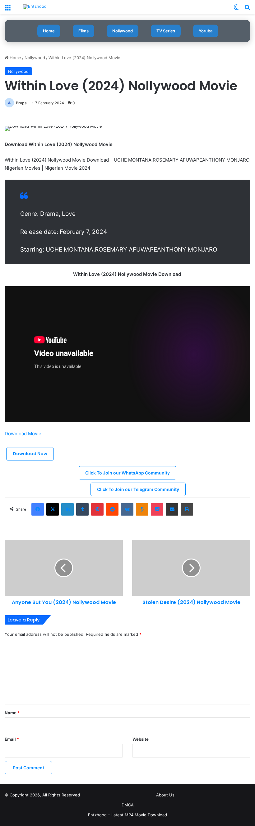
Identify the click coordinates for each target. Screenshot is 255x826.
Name (12, 712)
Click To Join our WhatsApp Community (127, 472)
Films (83, 30)
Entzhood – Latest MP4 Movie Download (127, 814)
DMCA (128, 804)
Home (49, 30)
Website (140, 739)
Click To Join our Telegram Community (138, 489)
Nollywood (122, 30)
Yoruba (205, 30)
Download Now (30, 454)
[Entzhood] (35, 6)
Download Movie (24, 434)
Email (12, 739)
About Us (165, 794)
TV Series (165, 30)
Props (21, 103)
